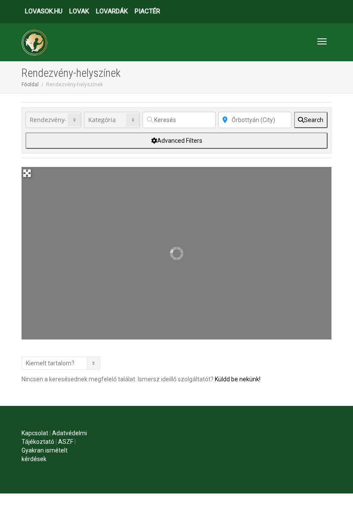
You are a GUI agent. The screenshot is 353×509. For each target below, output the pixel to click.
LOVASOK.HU (43, 11)
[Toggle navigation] (322, 41)
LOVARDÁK (112, 11)
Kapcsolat (35, 433)
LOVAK (79, 11)
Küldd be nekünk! (237, 379)
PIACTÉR (147, 11)
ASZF (65, 441)
